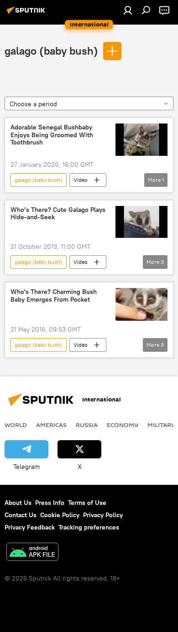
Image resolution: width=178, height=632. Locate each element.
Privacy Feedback (30, 527)
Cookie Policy (59, 515)
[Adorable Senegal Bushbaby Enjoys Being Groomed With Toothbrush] (141, 139)
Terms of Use (87, 502)
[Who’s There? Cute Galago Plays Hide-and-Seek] (141, 222)
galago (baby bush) (51, 50)
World (16, 425)
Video (80, 179)
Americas (51, 425)
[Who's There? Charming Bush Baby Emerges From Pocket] (141, 304)
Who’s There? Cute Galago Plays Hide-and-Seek (57, 213)
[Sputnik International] (27, 14)
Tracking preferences (88, 527)
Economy (122, 425)
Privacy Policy (103, 515)
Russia (87, 425)
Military (161, 425)
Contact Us (21, 515)
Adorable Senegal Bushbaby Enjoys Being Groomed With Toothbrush (51, 135)
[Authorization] (128, 10)
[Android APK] (32, 553)
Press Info (49, 502)
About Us (18, 502)
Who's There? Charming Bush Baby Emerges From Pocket (53, 295)
